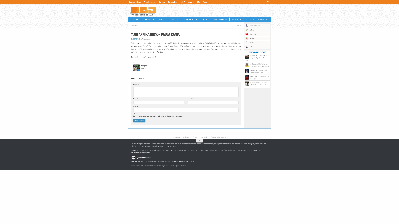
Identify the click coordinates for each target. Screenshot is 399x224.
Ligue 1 (191, 2)
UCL (198, 2)
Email (190, 99)
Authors (186, 137)
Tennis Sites (175, 19)
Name (135, 99)
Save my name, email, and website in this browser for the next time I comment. (157, 116)
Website (136, 106)
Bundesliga (172, 2)
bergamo (136, 39)
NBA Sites (162, 19)
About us (177, 137)
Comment (136, 85)
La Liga (162, 2)
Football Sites (149, 19)
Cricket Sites (263, 19)
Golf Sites (250, 19)
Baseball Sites (236, 19)
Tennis (134, 25)
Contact (204, 137)
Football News (135, 2)
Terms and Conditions (218, 137)
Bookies (136, 19)
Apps (205, 2)
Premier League (150, 2)
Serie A (182, 2)
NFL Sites (206, 19)
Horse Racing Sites (191, 19)
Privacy (195, 137)
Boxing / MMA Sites (221, 19)
